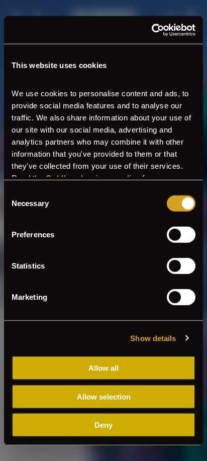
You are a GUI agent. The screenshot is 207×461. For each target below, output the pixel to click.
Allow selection (104, 396)
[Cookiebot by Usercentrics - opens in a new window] (151, 29)
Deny (103, 425)
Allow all (103, 368)
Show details (153, 338)
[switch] (181, 235)
